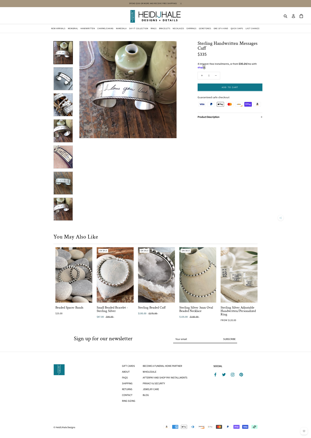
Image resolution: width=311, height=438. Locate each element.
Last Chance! (253, 28)
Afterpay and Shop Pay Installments (165, 377)
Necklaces (178, 28)
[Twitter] (224, 375)
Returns (127, 389)
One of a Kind (221, 28)
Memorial (73, 28)
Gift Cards (128, 366)
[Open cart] (301, 16)
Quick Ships (237, 28)
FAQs (125, 377)
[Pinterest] (241, 375)
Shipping (127, 383)
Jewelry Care (151, 389)
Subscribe (229, 339)
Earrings (191, 28)
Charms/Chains (105, 28)
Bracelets (164, 28)
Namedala (121, 28)
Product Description (208, 117)
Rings (154, 28)
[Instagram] (233, 375)
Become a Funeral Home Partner (162, 366)
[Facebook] (215, 375)
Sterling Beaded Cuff (152, 307)
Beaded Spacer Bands (69, 307)
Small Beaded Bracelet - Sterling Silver (112, 309)
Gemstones (205, 28)
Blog (146, 395)
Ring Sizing (128, 401)
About (126, 372)
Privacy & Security (154, 383)
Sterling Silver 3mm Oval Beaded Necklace (196, 309)
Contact (127, 395)
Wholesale (149, 372)
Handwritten (88, 28)
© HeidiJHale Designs (64, 427)
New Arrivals (58, 28)
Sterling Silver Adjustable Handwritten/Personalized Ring (238, 310)
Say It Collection (138, 28)
